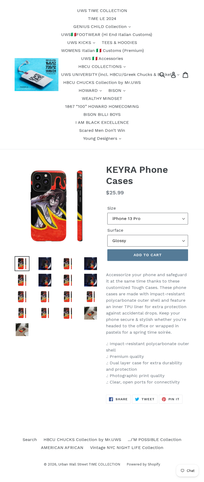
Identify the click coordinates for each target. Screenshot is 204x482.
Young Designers (100, 138)
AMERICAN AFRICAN (62, 447)
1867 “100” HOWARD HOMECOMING (102, 106)
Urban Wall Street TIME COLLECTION (89, 464)
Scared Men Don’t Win (102, 130)
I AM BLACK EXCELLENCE (102, 122)
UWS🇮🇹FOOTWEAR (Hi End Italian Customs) (106, 34)
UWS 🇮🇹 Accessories (102, 58)
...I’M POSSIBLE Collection (154, 439)
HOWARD (89, 90)
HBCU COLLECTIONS (100, 66)
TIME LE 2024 (102, 18)
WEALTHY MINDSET (102, 98)
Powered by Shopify (143, 464)
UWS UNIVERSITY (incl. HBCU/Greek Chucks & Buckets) (119, 74)
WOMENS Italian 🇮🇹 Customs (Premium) (102, 50)
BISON (115, 90)
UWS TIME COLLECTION (102, 10)
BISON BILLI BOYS (102, 114)
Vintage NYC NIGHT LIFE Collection (126, 447)
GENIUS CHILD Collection (100, 26)
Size (111, 208)
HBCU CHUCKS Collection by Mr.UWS (102, 82)
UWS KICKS (79, 42)
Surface (115, 230)
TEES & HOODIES (119, 42)
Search (30, 439)
